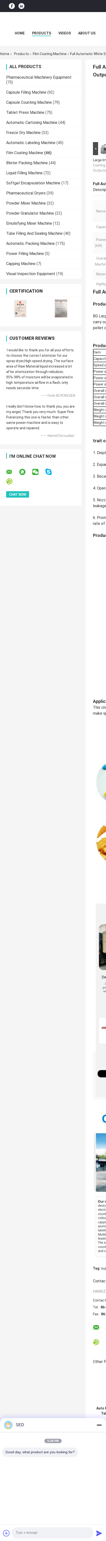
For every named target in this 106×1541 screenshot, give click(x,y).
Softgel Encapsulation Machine (33, 183)
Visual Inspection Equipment (30, 273)
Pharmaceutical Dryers (26, 193)
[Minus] (99, 1425)
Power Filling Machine (25, 253)
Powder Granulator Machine (30, 213)
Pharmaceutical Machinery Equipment (38, 77)
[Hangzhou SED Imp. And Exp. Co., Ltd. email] (12, 472)
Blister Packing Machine (27, 163)
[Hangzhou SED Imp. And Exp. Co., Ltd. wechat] (38, 472)
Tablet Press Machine (25, 112)
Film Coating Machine (50, 54)
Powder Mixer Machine (26, 203)
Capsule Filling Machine (26, 92)
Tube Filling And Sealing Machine (34, 233)
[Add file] (6, 1533)
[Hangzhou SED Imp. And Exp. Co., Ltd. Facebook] (11, 6)
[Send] (99, 1533)
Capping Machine (20, 263)
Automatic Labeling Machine (30, 142)
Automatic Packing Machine (30, 243)
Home (20, 33)
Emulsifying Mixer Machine (29, 223)
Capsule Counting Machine (29, 102)
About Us (86, 33)
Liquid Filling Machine (24, 173)
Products (41, 33)
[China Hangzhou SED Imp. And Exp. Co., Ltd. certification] (20, 308)
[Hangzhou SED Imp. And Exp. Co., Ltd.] (53, 22)
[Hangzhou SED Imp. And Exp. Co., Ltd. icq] (12, 481)
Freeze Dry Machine (23, 132)
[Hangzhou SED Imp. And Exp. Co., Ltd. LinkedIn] (21, 6)
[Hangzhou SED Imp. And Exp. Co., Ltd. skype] (51, 472)
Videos (64, 33)
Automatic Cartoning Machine (31, 122)
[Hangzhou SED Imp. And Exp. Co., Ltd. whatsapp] (25, 472)
